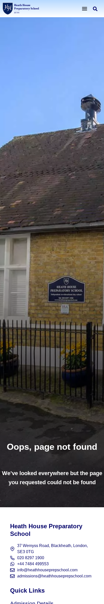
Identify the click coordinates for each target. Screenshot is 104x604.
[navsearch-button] (95, 9)
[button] (85, 8)
